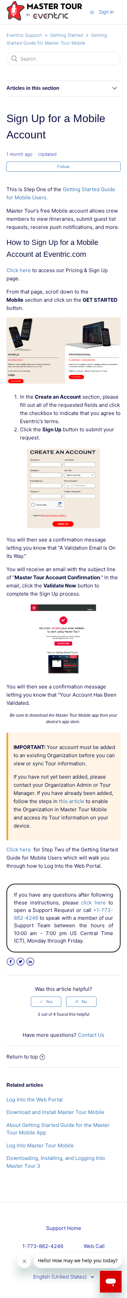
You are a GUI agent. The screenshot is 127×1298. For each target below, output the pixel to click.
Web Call (94, 1246)
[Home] (44, 19)
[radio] (46, 1002)
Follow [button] (63, 166)
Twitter (20, 962)
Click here (18, 270)
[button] (92, 12)
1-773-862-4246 (42, 1246)
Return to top (22, 1056)
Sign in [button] (106, 12)
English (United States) (60, 1277)
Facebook (10, 962)
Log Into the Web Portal (34, 1099)
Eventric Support (24, 35)
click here (93, 902)
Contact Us (91, 1035)
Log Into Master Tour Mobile (40, 1145)
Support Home (63, 1228)
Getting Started (66, 35)
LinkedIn (30, 962)
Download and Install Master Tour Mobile (55, 1112)
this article (71, 801)
